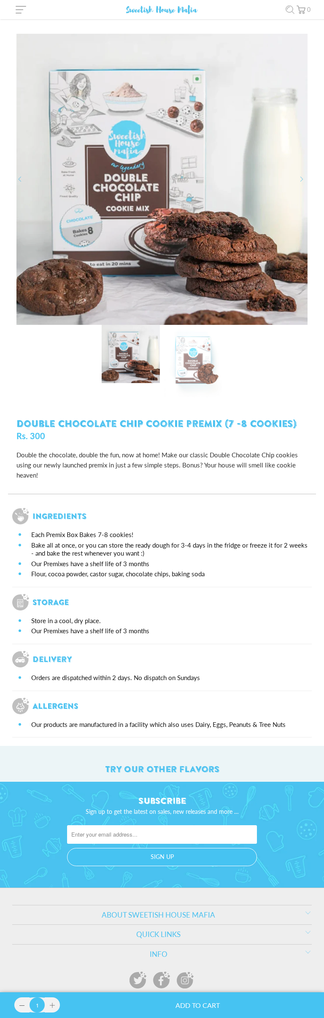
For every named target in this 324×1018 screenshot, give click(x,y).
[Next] (302, 179)
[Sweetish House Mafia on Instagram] (185, 980)
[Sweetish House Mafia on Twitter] (138, 980)
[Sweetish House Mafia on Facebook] (161, 980)
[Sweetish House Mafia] (162, 9)
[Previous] (21, 179)
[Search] (290, 9)
